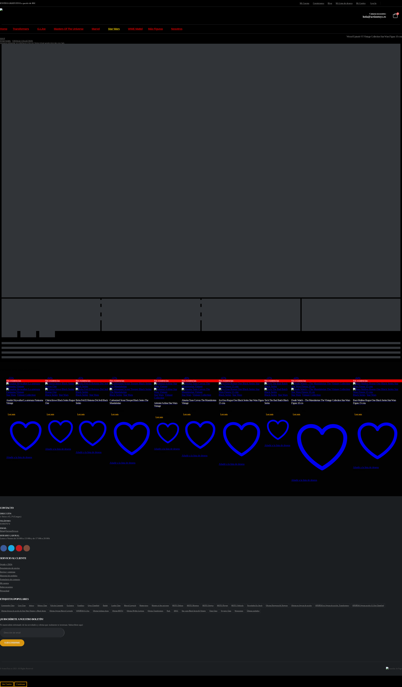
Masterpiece (143, 605)
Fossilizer (80, 605)
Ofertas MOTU (117, 611)
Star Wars (114, 28)
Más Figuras (155, 28)
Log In (373, 3)
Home (3, 28)
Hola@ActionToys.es (9, 531)
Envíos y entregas (7, 572)
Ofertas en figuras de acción (301, 605)
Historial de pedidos (8, 575)
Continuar (20, 684)
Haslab (105, 605)
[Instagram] (400, 3)
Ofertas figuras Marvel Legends (61, 611)
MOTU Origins (208, 605)
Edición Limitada (56, 605)
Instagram (26, 548)
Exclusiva (70, 605)
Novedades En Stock (254, 605)
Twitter (11, 548)
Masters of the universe (160, 605)
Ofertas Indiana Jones (101, 611)
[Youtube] (395, 3)
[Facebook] (385, 3)
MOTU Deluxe (177, 605)
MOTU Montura (193, 605)
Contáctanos (318, 3)
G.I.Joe (41, 28)
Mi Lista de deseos (344, 3)
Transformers (21, 28)
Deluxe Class (42, 605)
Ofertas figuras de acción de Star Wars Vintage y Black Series (23, 611)
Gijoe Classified (93, 605)
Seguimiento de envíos (10, 568)
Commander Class (7, 605)
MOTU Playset (222, 605)
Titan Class (213, 611)
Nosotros (176, 28)
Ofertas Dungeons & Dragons (277, 605)
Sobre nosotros (6, 587)
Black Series (51, 395)
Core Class (22, 605)
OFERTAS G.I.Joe (82, 611)
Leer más (11, 414)
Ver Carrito (7, 684)
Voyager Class (226, 611)
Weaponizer (239, 611)
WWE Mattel (135, 28)
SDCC (176, 611)
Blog (330, 3)
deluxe (31, 605)
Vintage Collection (26, 395)
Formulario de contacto (10, 579)
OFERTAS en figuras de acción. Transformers (332, 605)
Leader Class (116, 605)
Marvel (96, 28)
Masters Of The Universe (68, 28)
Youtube (19, 548)
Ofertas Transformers (155, 611)
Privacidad (4, 591)
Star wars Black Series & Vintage (194, 611)
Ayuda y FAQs (6, 564)
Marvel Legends (130, 605)
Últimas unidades (253, 611)
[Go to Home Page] (1, 36)
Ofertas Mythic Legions (135, 611)
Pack (168, 611)
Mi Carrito (361, 3)
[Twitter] (390, 3)
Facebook (3, 548)
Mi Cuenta (304, 3)
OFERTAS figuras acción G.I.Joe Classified (368, 605)
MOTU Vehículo (237, 605)
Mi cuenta (4, 583)
